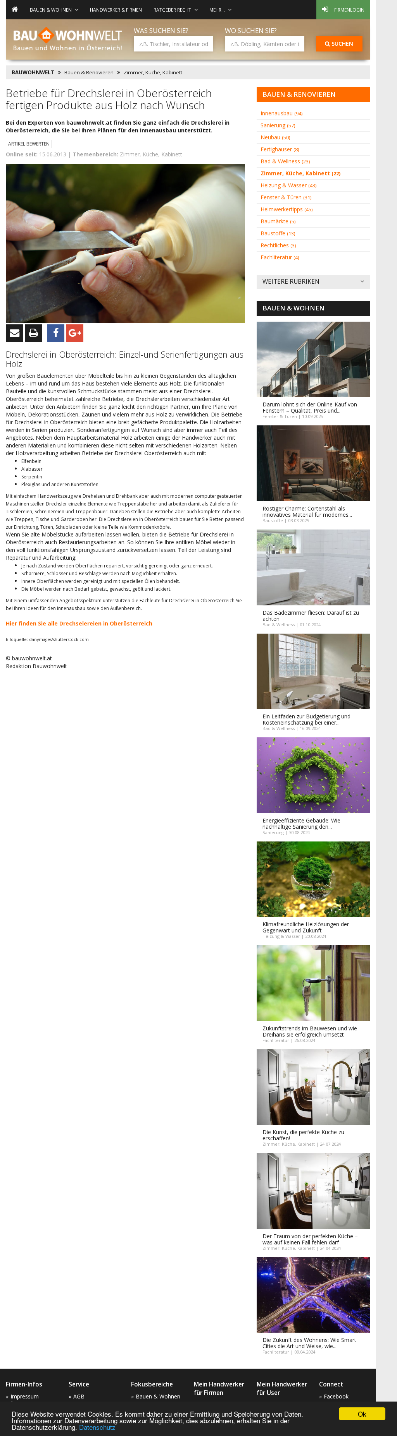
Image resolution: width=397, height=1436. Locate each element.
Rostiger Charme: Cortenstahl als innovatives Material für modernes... (307, 511)
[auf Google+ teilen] (74, 333)
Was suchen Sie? (161, 30)
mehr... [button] (217, 10)
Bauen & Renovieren (89, 72)
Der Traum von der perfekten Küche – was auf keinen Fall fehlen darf (310, 1239)
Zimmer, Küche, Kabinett (153, 72)
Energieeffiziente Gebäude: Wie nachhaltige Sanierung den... (301, 823)
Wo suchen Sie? (251, 30)
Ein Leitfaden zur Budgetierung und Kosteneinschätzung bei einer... (306, 719)
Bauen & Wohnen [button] (51, 10)
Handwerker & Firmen (116, 10)
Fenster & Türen (286, 197)
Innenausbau (281, 113)
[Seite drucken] (33, 333)
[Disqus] (125, 774)
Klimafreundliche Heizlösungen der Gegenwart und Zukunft (305, 927)
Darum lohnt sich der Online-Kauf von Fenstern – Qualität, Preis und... (309, 407)
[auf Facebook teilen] (55, 333)
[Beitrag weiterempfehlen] (14, 333)
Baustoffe (278, 233)
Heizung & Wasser (288, 185)
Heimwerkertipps (286, 209)
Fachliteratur (280, 257)
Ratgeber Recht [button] (172, 10)
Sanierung (278, 125)
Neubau (275, 137)
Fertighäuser (280, 149)
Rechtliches (278, 245)
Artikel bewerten (29, 144)
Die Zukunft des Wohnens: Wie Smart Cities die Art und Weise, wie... (309, 1343)
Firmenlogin (349, 10)
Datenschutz (97, 1427)
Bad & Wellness (285, 161)
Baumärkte (278, 221)
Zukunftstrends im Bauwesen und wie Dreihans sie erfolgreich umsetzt (309, 1031)
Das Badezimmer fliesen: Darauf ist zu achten (310, 615)
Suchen (341, 43)
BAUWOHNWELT (33, 72)
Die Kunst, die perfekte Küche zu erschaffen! (303, 1135)
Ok (362, 1414)
